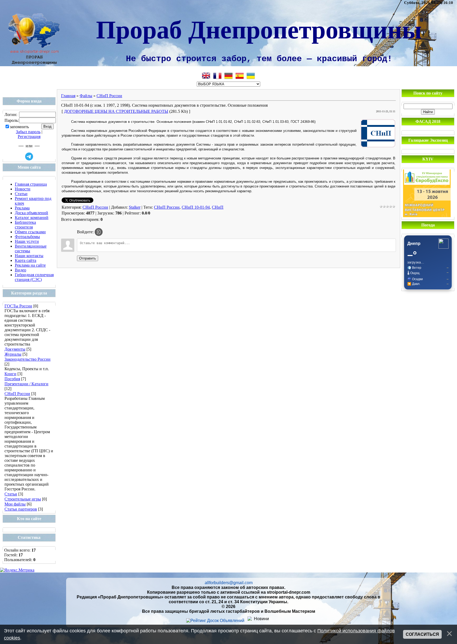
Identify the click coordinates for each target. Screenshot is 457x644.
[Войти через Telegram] (29, 156)
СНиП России (17, 393)
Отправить (87, 258)
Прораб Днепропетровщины (259, 28)
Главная (68, 95)
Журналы (12, 354)
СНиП (217, 207)
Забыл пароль (28, 131)
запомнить (19, 126)
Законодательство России (27, 359)
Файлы (86, 95)
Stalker (134, 207)
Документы (14, 349)
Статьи (10, 494)
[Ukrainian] (250, 75)
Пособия (12, 379)
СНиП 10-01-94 (196, 207)
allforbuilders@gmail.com (229, 582)
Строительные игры (22, 499)
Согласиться (422, 634)
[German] (228, 75)
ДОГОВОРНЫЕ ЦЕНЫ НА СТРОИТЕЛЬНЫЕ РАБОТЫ (116, 111)
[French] (217, 75)
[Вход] (99, 232)
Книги (10, 374)
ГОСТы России (18, 306)
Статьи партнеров (20, 509)
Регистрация (29, 136)
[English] (206, 75)
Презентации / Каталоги (26, 384)
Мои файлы (15, 504)
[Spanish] (239, 75)
